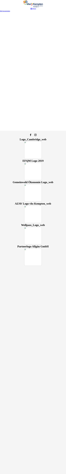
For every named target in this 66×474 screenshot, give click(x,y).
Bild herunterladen (5, 11)
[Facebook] (30, 134)
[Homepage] (33, 3)
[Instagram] (35, 134)
